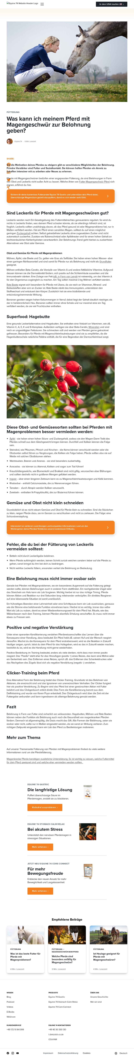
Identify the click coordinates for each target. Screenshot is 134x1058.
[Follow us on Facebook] (8, 1053)
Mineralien (94, 327)
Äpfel (12, 438)
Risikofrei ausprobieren (44, 807)
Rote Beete (12, 284)
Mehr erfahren (39, 847)
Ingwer (13, 479)
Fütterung (13, 112)
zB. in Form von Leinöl (65, 276)
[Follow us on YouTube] (17, 1053)
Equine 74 (18, 141)
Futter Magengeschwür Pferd (94, 181)
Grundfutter (105, 261)
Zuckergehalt (23, 233)
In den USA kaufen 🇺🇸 (110, 4)
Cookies (86, 1053)
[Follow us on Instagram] (13, 1053)
